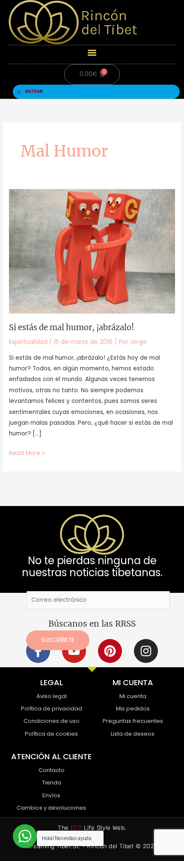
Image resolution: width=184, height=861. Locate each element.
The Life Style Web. (92, 827)
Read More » (27, 452)
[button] (92, 52)
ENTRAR (34, 91)
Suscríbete (57, 640)
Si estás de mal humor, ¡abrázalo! (71, 327)
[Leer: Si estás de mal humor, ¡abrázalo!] (92, 251)
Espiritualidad (28, 342)
